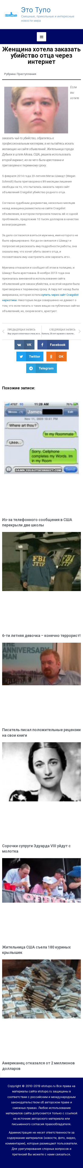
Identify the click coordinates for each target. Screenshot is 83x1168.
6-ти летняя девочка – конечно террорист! (41, 635)
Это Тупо (36, 10)
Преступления (26, 74)
